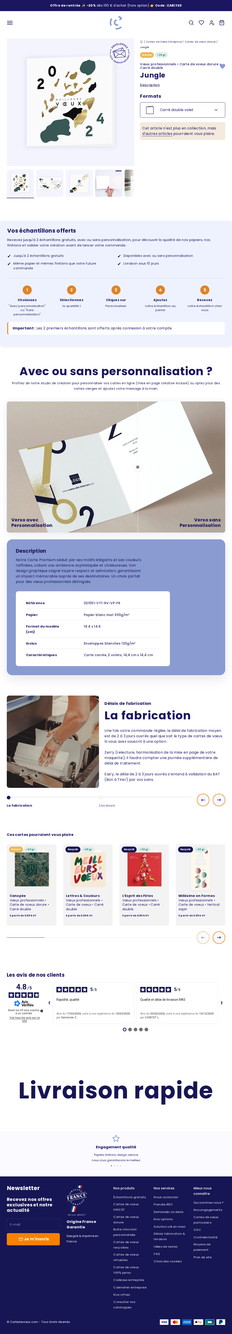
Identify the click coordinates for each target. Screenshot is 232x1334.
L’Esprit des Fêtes (137, 895)
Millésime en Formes (197, 895)
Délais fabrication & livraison (169, 1236)
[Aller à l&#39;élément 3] (79, 184)
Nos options (163, 1219)
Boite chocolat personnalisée (124, 1232)
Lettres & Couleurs (83, 895)
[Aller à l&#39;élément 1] (20, 184)
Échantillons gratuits (129, 1197)
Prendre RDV (163, 1204)
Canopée (18, 895)
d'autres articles (157, 133)
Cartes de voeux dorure (126, 1219)
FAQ (157, 1254)
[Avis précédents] (49, 1003)
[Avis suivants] (221, 1003)
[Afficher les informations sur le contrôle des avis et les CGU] (42, 1011)
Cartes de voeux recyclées (126, 1245)
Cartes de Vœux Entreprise (164, 42)
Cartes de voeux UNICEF (126, 1207)
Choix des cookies (167, 1261)
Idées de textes (165, 1246)
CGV (197, 1230)
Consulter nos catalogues (124, 1305)
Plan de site (202, 1257)
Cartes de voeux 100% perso (126, 1270)
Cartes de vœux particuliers (205, 1220)
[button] (174, 5)
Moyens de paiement (201, 1247)
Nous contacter (166, 1197)
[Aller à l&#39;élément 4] (108, 184)
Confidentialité (205, 1237)
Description (150, 85)
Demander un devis (168, 1212)
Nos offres (121, 1295)
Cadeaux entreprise (128, 1280)
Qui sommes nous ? (208, 1202)
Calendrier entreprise (130, 1287)
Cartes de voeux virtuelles (126, 1257)
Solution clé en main (169, 1226)
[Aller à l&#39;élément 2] (49, 184)
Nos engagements (207, 1210)
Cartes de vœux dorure (200, 42)
